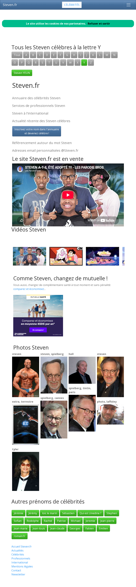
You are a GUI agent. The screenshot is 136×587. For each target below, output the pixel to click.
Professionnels (20, 558)
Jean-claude (57, 528)
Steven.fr (10, 4)
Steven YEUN (22, 73)
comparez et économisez (28, 289)
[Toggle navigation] (128, 4)
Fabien (89, 528)
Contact (16, 570)
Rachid (48, 521)
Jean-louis (39, 528)
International (19, 562)
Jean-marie (20, 528)
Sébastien (68, 513)
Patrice (61, 521)
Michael (75, 521)
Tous (17, 55)
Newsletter (18, 574)
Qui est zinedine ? (90, 513)
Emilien (103, 528)
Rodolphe (33, 521)
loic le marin (49, 513)
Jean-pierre (107, 521)
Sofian (18, 521)
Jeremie (90, 521)
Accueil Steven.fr (21, 546)
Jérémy (32, 513)
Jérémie (18, 513)
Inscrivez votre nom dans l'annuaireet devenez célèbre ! (36, 131)
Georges (75, 528)
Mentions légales (22, 566)
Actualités (17, 550)
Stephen (111, 513)
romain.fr (19, 536)
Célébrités (71, 5)
